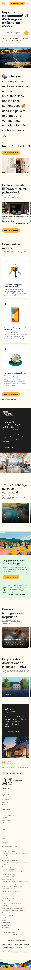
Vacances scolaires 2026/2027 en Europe (13, 935)
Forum (4, 835)
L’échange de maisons (8, 896)
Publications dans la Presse (9, 901)
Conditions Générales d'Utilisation (15, 940)
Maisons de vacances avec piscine (11, 858)
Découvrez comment (11, 577)
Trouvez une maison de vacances (11, 891)
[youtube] (20, 773)
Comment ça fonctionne (8, 915)
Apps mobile (5, 799)
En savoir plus (9, 447)
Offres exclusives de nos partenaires (12, 913)
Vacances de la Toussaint (9, 893)
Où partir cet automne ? (8, 869)
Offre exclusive (6, 922)
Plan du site (6, 952)
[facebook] (3, 773)
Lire (16, 166)
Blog (3, 797)
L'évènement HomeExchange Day (11, 930)
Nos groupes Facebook (8, 874)
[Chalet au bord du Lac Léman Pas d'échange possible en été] (15, 213)
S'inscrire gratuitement (11, 152)
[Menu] (27, 3)
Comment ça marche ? (8, 815)
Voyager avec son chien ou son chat (12, 886)
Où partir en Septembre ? (9, 879)
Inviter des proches (7, 825)
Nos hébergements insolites (9, 846)
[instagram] (7, 773)
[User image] (26, 212)
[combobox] (15, 32)
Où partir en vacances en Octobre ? (12, 871)
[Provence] (15, 687)
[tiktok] (10, 773)
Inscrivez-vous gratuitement (17, 3)
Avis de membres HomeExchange (11, 860)
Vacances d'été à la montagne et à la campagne (15, 881)
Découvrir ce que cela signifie (16, 594)
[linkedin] (13, 773)
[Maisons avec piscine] (15, 513)
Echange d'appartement (8, 888)
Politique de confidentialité (21, 944)
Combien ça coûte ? (7, 820)
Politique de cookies (9, 947)
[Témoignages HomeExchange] (15, 637)
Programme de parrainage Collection (12, 903)
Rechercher (26, 32)
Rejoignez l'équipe (7, 920)
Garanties (4, 822)
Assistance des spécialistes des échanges (13, 910)
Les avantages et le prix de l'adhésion (12, 908)
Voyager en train (6, 849)
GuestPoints (5, 817)
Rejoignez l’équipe (7, 795)
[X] (17, 773)
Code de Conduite (7, 944)
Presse (4, 804)
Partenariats (5, 927)
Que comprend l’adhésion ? (9, 399)
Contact (4, 838)
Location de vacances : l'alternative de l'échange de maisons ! (15, 854)
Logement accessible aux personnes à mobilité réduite (15, 863)
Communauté (6, 802)
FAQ (3, 833)
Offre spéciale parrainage (9, 851)
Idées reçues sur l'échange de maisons (12, 884)
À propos (4, 792)
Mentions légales (22, 947)
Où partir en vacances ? (8, 876)
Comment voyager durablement (11, 867)
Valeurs (4, 813)
